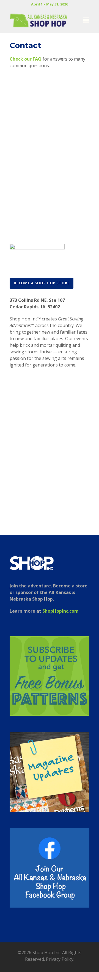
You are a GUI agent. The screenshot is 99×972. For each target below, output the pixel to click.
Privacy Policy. (60, 959)
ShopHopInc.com (60, 611)
